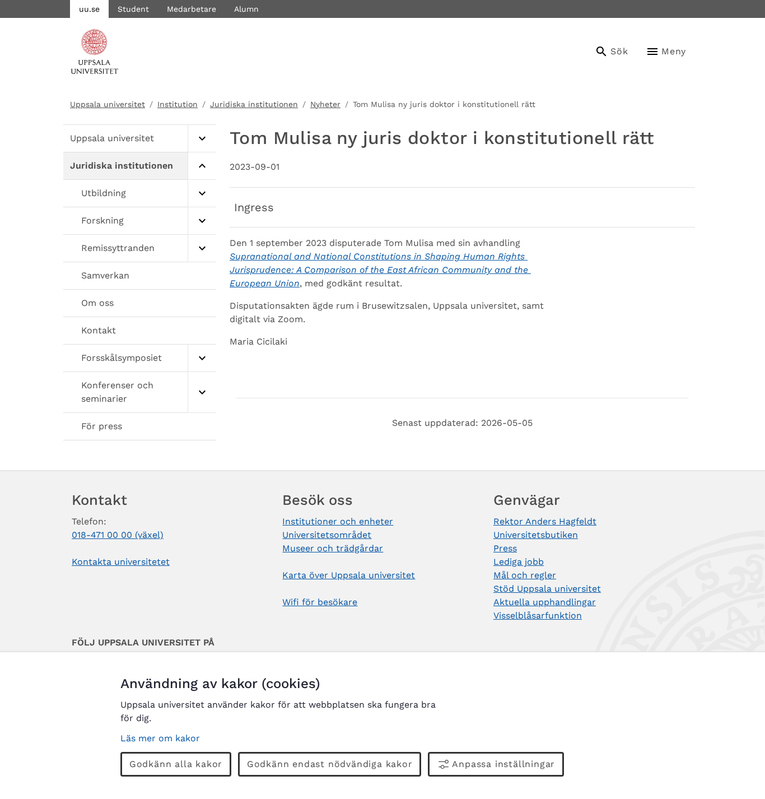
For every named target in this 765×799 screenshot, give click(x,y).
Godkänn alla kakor (175, 764)
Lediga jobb (518, 561)
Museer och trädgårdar (332, 548)
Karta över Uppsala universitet (348, 575)
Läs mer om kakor (160, 738)
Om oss (97, 303)
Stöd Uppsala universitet (547, 588)
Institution (177, 104)
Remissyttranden (118, 248)
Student (133, 8)
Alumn (246, 8)
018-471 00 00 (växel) (118, 534)
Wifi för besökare (319, 602)
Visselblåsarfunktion (537, 615)
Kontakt (98, 330)
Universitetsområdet (326, 534)
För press (101, 426)
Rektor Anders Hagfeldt (544, 521)
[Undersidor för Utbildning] (202, 193)
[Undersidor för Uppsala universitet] (202, 138)
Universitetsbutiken (535, 534)
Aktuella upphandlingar (544, 602)
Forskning (102, 220)
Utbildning (103, 193)
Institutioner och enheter (337, 521)
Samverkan (105, 275)
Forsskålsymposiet (121, 357)
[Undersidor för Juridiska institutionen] (202, 166)
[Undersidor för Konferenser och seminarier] (202, 392)
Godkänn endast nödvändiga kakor (330, 764)
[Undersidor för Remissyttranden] (202, 248)
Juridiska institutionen (254, 104)
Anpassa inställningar (503, 764)
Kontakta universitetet (121, 561)
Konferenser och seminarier (117, 392)
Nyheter (325, 104)
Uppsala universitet (107, 104)
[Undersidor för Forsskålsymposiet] (202, 358)
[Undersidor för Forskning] (202, 221)
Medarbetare (191, 8)
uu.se (89, 8)
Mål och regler (524, 575)
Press (505, 548)
